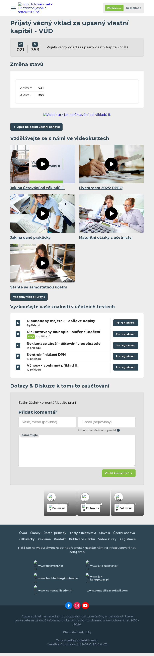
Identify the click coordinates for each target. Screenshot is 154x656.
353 (35, 50)
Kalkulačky (26, 539)
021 (20, 50)
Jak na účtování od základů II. (37, 188)
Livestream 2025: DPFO (101, 188)
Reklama (44, 539)
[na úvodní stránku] (36, 8)
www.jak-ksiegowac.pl (99, 578)
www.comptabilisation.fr (55, 590)
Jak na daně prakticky (30, 237)
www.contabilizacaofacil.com (107, 590)
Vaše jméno (39, 422)
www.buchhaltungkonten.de (58, 578)
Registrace (133, 7)
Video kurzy (107, 539)
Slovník (104, 533)
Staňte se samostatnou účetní (38, 287)
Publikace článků (82, 539)
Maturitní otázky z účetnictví (106, 237)
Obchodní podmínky (77, 632)
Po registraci (125, 323)
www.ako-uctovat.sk (104, 565)
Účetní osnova (124, 533)
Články (35, 533)
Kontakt (60, 539)
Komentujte (29, 434)
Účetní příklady (55, 533)
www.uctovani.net (50, 565)
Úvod (23, 533)
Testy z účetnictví (82, 533)
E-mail (96, 422)
